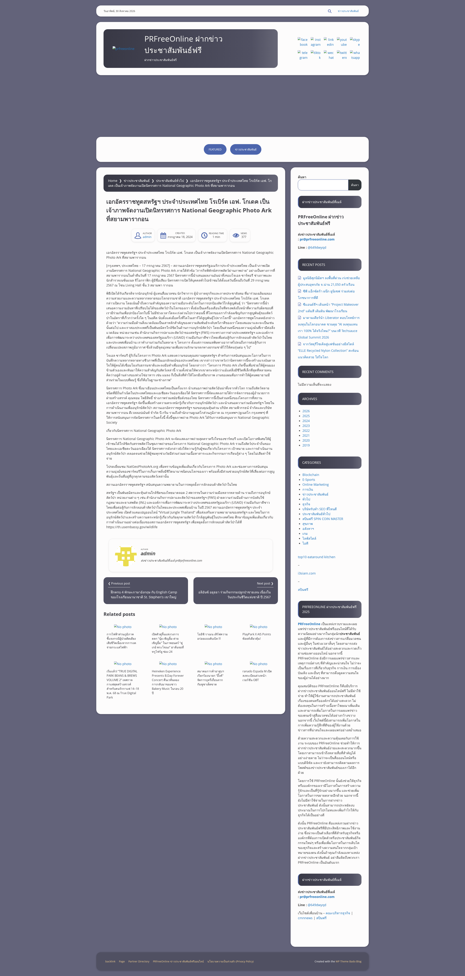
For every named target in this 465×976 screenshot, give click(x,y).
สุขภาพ (307, 523)
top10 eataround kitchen (316, 557)
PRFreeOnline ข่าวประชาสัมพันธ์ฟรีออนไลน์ (178, 961)
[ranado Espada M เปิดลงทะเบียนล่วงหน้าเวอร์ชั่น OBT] (259, 663)
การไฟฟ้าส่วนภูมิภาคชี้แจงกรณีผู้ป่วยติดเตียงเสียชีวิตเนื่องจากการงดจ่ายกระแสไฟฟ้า (121, 640)
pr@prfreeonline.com (317, 239)
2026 (306, 411)
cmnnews (305, 918)
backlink (110, 961)
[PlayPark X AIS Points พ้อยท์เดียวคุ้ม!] (259, 626)
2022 (306, 430)
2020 (306, 440)
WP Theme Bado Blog (348, 961)
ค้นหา (302, 177)
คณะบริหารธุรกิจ (338, 913)
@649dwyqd (317, 247)
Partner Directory (138, 961)
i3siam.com (307, 573)
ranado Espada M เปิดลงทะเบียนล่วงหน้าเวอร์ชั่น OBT (257, 675)
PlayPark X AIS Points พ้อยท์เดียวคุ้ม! (256, 636)
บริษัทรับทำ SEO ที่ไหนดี (319, 509)
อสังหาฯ (308, 528)
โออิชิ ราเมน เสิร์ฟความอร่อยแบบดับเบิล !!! (212, 636)
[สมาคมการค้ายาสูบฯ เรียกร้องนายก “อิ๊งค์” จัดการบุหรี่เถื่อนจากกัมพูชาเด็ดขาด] (213, 663)
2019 (306, 445)
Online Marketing (315, 484)
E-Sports (308, 479)
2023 (306, 425)
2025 (306, 416)
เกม (305, 533)
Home (112, 180)
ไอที (305, 543)
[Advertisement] (232, 106)
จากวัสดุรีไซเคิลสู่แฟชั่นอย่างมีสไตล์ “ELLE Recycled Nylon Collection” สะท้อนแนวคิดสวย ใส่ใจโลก (328, 350)
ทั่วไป (306, 499)
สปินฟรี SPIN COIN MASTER (322, 519)
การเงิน (307, 489)
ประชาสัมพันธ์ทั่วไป (170, 180)
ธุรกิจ (306, 504)
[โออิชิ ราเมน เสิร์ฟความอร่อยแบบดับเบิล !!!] (213, 626)
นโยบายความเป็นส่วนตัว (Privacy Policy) (230, 961)
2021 (306, 435)
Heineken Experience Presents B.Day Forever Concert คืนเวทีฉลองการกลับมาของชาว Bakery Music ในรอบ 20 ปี (168, 682)
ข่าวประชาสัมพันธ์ (348, 11)
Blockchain (310, 474)
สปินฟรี (303, 589)
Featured (215, 149)
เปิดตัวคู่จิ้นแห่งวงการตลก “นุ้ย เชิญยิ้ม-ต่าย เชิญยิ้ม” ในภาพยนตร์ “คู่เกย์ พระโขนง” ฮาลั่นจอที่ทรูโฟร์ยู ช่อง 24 (168, 643)
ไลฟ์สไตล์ (309, 538)
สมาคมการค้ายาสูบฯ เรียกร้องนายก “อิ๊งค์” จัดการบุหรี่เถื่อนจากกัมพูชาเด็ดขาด (210, 677)
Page (122, 961)
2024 (306, 421)
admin (147, 237)
